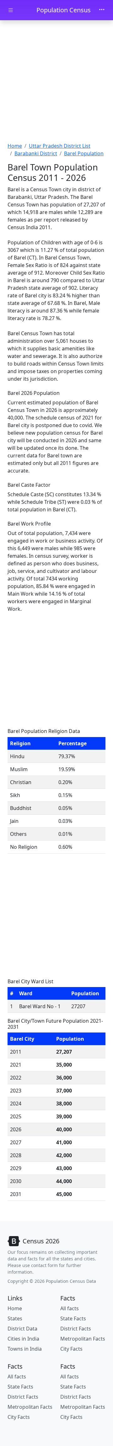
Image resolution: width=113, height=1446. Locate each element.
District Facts (75, 1328)
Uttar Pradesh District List (59, 145)
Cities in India (23, 1338)
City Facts (71, 1348)
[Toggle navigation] (101, 10)
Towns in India (25, 1348)
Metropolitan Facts (82, 1338)
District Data (22, 1328)
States (15, 1318)
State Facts (73, 1318)
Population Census (63, 10)
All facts (69, 1308)
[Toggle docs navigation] (10, 10)
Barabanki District (35, 153)
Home (15, 145)
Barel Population (84, 153)
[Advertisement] (56, 82)
